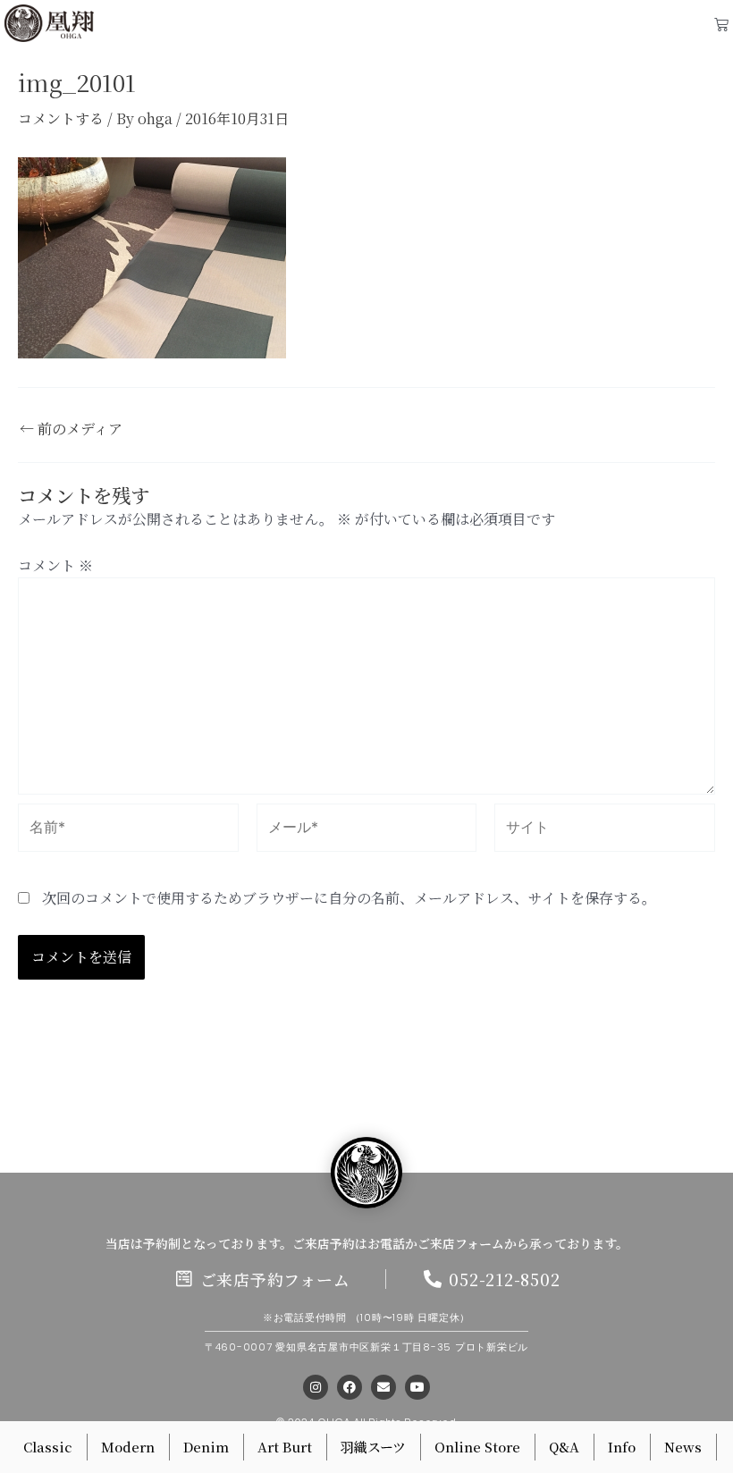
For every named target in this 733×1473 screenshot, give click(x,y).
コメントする (61, 118)
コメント (55, 565)
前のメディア (71, 429)
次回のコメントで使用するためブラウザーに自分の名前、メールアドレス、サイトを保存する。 (349, 898)
